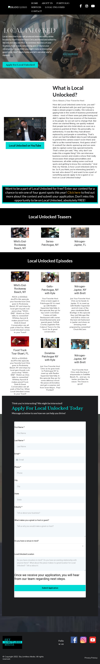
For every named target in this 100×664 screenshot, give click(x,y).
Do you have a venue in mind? (26, 541)
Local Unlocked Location (24, 554)
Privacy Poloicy (91, 658)
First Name (19, 427)
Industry (18, 507)
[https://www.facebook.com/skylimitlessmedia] (81, 7)
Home (34, 3)
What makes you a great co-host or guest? (31, 520)
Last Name (19, 440)
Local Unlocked (55, 7)
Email (17, 454)
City (16, 480)
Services (36, 7)
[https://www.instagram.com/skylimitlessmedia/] (87, 7)
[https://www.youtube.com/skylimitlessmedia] (93, 7)
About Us (47, 3)
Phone (17, 467)
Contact (36, 11)
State (16, 494)
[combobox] (50, 547)
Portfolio (63, 3)
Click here (74, 192)
